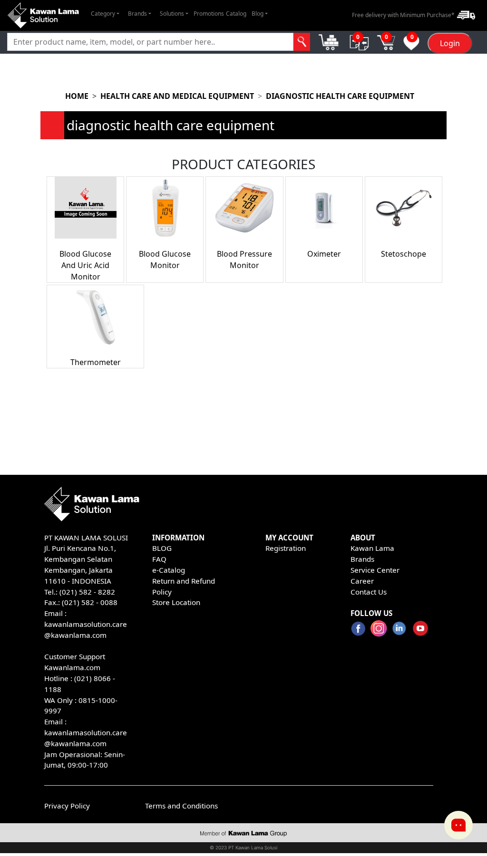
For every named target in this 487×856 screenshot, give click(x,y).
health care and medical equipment (177, 96)
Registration (285, 548)
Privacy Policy (67, 805)
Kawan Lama (372, 548)
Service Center (375, 570)
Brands (362, 559)
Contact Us (369, 591)
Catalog (236, 14)
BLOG (162, 548)
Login (450, 43)
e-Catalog (168, 570)
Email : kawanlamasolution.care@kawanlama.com (85, 732)
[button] (105, 14)
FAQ (159, 559)
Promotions (209, 14)
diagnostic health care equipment (340, 96)
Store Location (176, 602)
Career (362, 581)
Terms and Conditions (181, 805)
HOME (76, 96)
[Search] (302, 42)
